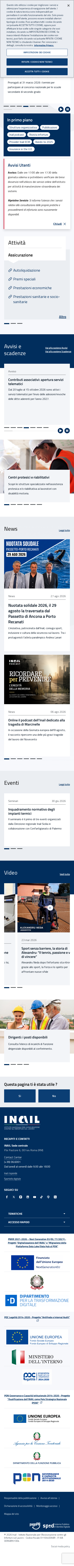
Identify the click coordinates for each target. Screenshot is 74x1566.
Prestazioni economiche (32, 288)
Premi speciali (24, 279)
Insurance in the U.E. (21, 149)
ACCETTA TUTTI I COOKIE (37, 71)
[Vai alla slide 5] (32, 106)
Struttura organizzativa (23, 127)
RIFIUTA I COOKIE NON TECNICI (37, 62)
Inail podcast (16, 135)
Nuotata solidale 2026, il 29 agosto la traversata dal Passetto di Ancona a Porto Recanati (32, 613)
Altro (62, 316)
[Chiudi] (68, 5)
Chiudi (57, 224)
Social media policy (60, 1546)
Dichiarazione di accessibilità (18, 1506)
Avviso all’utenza (48, 1498)
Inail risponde (10, 1173)
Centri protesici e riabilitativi (28, 477)
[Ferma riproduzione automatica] (67, 109)
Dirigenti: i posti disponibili (27, 1037)
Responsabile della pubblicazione (20, 1498)
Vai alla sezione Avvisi (56, 348)
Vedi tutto (65, 874)
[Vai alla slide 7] (45, 106)
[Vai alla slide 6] (38, 106)
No (54, 1096)
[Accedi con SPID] (56, 1526)
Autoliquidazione (26, 270)
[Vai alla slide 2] (12, 106)
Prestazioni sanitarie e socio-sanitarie (36, 299)
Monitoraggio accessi (46, 1506)
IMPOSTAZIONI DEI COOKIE (37, 52)
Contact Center (13, 1157)
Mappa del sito (11, 1514)
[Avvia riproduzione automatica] (61, 109)
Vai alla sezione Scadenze (58, 351)
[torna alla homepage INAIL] (22, 1122)
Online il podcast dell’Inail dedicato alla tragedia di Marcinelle (36, 722)
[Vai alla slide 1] (6, 106)
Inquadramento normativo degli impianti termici (31, 811)
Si (20, 1096)
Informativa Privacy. (44, 45)
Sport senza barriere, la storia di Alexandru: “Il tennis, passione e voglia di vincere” (36, 952)
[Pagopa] (35, 1526)
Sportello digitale (12, 1178)
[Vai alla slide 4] (25, 106)
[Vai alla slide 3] (19, 106)
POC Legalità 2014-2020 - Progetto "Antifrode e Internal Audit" (37, 1317)
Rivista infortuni (38, 135)
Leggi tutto (64, 530)
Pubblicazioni (49, 127)
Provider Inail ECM (19, 142)
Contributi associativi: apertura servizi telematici (36, 382)
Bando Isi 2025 (44, 142)
